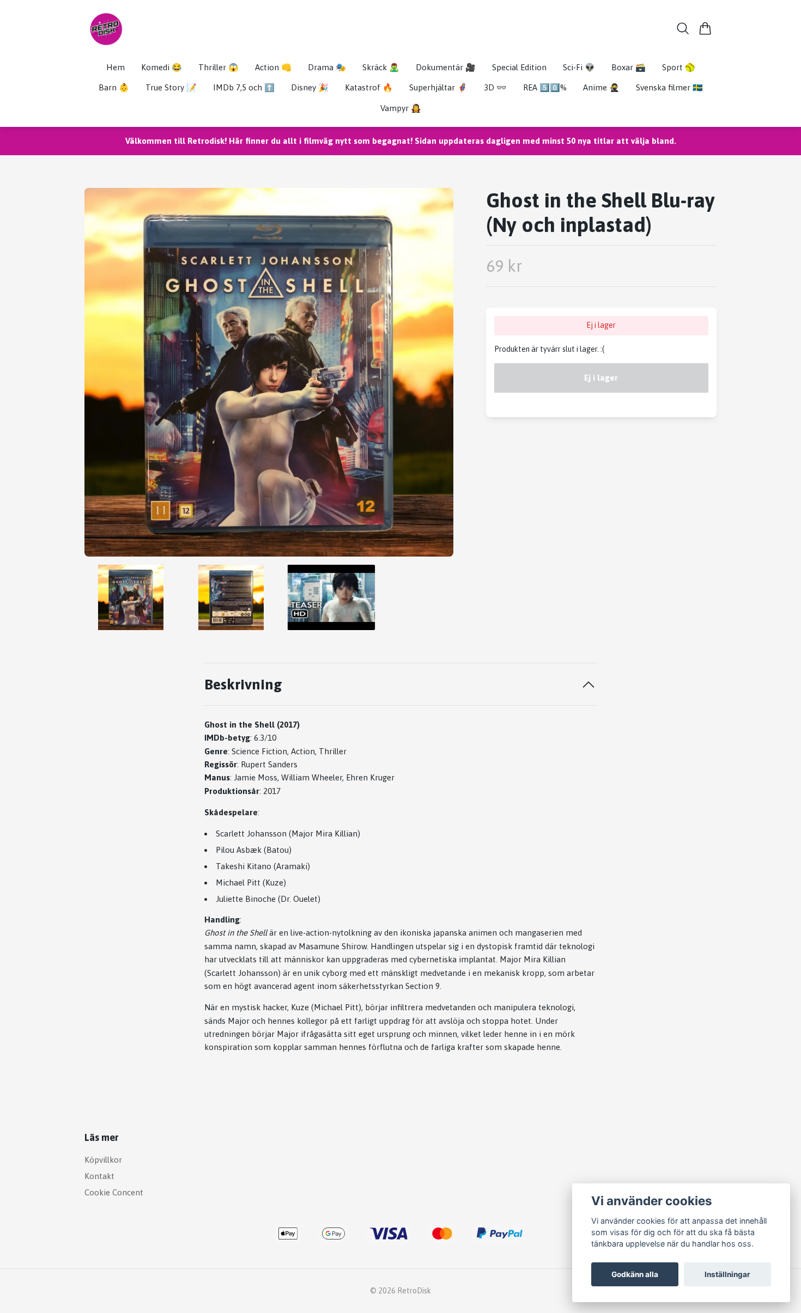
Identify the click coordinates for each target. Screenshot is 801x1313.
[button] (435, 376)
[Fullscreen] (268, 372)
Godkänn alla (634, 1274)
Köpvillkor (103, 1159)
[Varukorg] (705, 28)
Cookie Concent (113, 1192)
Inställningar (727, 1274)
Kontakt (99, 1176)
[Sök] (683, 28)
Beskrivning (243, 684)
